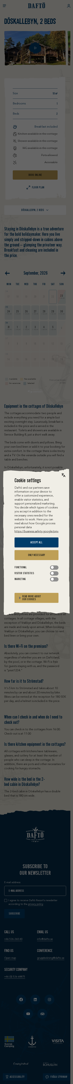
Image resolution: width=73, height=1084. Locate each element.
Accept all (36, 542)
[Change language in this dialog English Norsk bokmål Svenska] (63, 475)
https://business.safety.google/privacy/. (39, 531)
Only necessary (36, 555)
